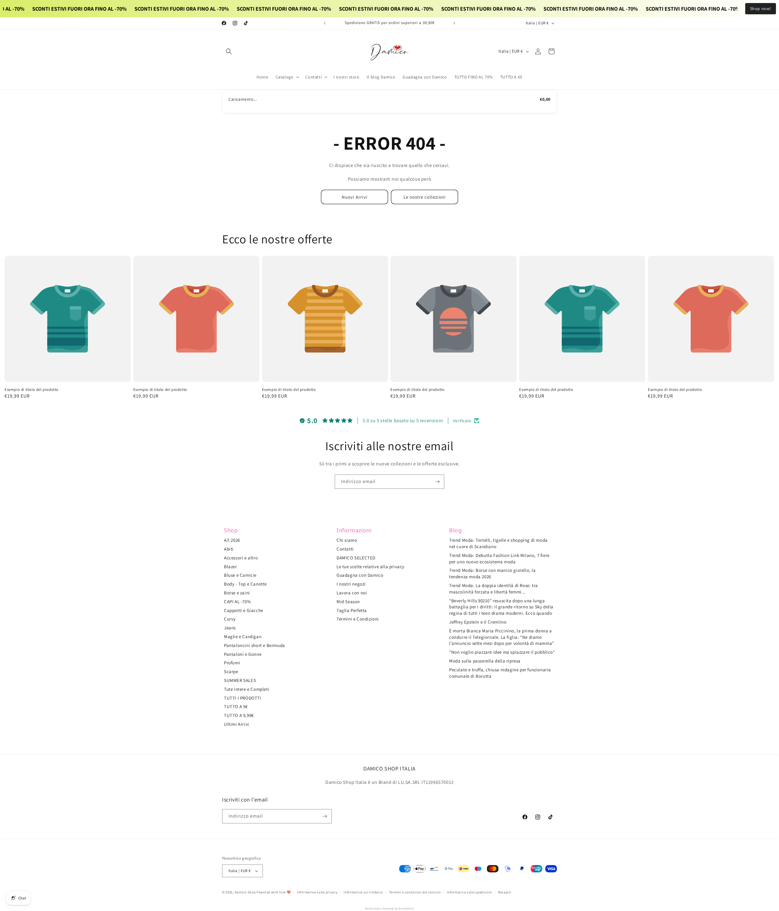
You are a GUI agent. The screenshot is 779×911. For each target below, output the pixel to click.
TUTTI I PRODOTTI (242, 698)
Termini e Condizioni (358, 619)
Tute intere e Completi (246, 689)
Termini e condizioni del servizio (415, 892)
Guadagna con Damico (360, 575)
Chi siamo (347, 540)
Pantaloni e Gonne (242, 654)
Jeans (230, 628)
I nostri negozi (351, 584)
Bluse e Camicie (240, 575)
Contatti (345, 549)
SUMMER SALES (240, 680)
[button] (229, 51)
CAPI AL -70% (237, 601)
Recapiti (505, 892)
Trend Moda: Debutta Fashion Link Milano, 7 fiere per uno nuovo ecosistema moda (499, 558)
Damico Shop (245, 892)
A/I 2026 (232, 540)
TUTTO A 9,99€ (239, 715)
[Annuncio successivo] (454, 23)
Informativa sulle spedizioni (469, 892)
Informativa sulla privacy (317, 892)
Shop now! (760, 8)
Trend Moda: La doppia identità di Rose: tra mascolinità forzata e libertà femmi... (493, 588)
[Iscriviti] (437, 482)
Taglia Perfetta (352, 610)
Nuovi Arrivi (355, 197)
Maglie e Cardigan (242, 636)
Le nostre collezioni (424, 197)
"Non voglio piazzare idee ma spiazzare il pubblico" (502, 652)
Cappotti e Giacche (243, 610)
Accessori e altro (241, 558)
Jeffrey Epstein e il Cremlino (477, 622)
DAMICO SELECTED (356, 558)
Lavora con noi (352, 593)
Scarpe (231, 671)
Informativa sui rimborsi (363, 892)
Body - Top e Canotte (245, 584)
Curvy (230, 619)
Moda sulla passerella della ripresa (485, 661)
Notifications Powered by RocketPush (389, 908)
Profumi (232, 663)
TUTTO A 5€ (236, 706)
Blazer (230, 566)
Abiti (229, 549)
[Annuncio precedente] (324, 23)
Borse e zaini (237, 593)
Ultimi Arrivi (236, 724)
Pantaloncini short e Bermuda (254, 645)
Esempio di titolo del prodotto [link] (31, 389)
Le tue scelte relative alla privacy (370, 566)
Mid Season (348, 601)
